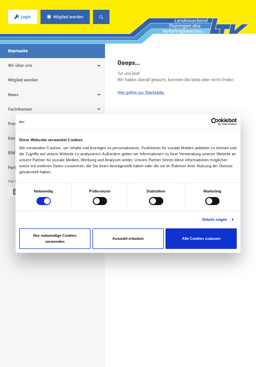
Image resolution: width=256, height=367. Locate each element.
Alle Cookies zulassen (201, 238)
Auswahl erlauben (128, 238)
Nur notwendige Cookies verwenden (54, 238)
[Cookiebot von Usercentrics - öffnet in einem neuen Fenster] (215, 121)
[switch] (100, 201)
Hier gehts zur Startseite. (141, 92)
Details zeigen (214, 219)
